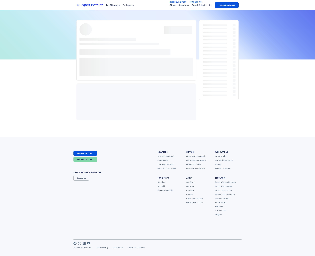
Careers (189, 194)
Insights (218, 214)
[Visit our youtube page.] (88, 243)
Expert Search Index (223, 190)
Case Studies (220, 210)
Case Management (166, 156)
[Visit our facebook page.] (75, 243)
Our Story (190, 182)
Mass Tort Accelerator (195, 168)
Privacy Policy (102, 247)
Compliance (118, 247)
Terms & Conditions (136, 247)
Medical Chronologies (167, 168)
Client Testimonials (194, 198)
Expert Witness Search (195, 156)
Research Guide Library (225, 194)
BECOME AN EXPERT (178, 2)
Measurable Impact (194, 202)
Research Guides (193, 164)
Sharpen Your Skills (165, 190)
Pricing (218, 164)
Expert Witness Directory (225, 182)
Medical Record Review (196, 160)
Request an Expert (227, 5)
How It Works (220, 156)
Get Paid (161, 186)
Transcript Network (166, 164)
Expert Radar (163, 160)
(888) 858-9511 (196, 2)
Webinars (219, 206)
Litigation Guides (222, 198)
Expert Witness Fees (223, 186)
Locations (190, 190)
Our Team (190, 186)
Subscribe (81, 178)
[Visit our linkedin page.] (84, 243)
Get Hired (161, 182)
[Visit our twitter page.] (79, 243)
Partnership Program (224, 160)
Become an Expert (85, 159)
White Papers (221, 202)
